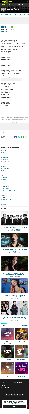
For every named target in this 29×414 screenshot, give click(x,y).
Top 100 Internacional (5, 387)
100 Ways (5, 175)
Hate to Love (6, 202)
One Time (5, 204)
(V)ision (5, 177)
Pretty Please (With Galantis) (9, 173)
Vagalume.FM (25, 325)
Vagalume (6, 1)
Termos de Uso (18, 384)
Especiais (3, 382)
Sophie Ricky (6, 168)
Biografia (16, 14)
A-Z (19, 4)
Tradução (9, 26)
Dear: (4, 170)
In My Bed (5, 184)
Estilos (14, 4)
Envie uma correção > (15, 132)
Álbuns (6, 14)
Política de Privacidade (19, 385)
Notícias (24, 4)
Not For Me (5, 155)
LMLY (4, 179)
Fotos (11, 14)
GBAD (4, 197)
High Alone (5, 152)
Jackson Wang (13, 9)
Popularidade (22, 14)
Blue (4, 195)
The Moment (6, 161)
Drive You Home (6, 186)
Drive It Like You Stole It (8, 182)
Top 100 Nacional (4, 385)
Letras (2, 14)
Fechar (14, 406)
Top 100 (8, 4)
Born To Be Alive (6, 188)
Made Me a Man (6, 157)
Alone (4, 166)
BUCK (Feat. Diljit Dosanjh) (9, 199)
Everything (5, 159)
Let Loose (5, 164)
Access (5, 150)
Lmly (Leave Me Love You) (9, 190)
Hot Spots (3, 384)
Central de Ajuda (18, 382)
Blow (4, 193)
